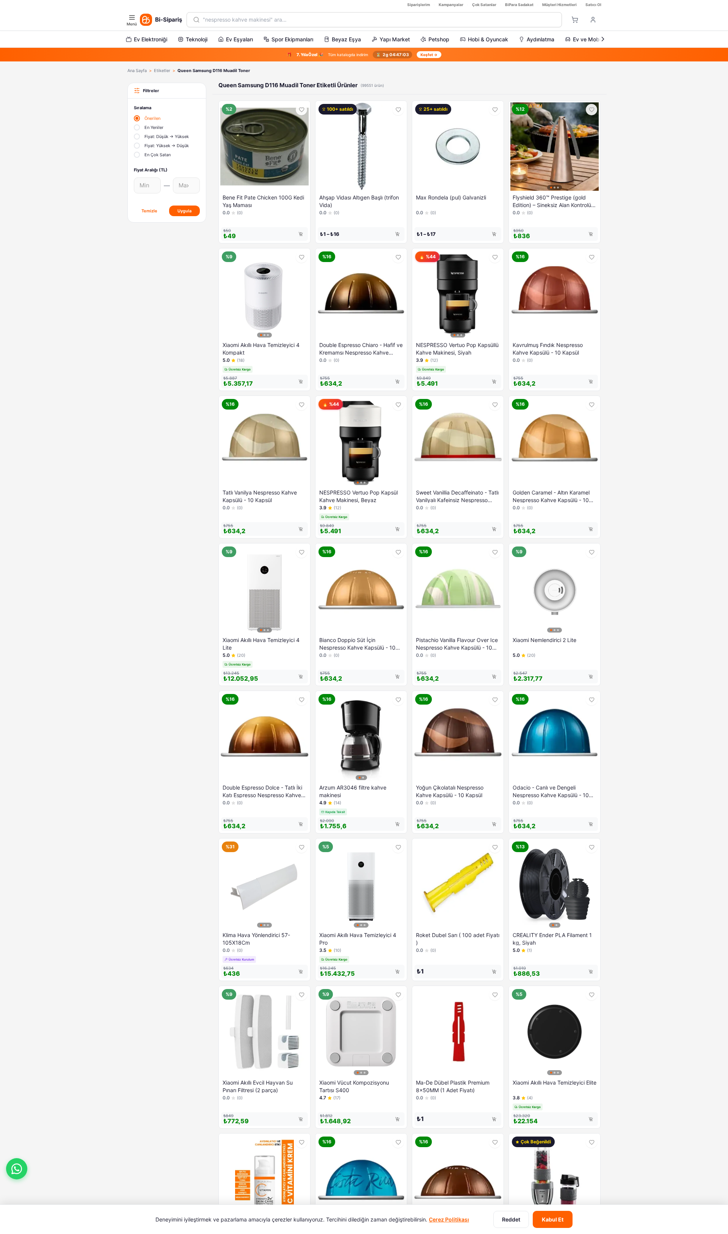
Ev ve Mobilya (590, 39)
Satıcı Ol (593, 4)
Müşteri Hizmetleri (559, 4)
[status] (364, 54)
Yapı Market (395, 39)
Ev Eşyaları (239, 39)
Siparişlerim (418, 4)
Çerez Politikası (449, 1219)
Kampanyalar (451, 4)
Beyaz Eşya (346, 39)
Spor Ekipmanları (292, 39)
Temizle (149, 211)
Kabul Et (552, 1219)
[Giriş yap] (593, 19)
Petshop (438, 39)
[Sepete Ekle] (301, 234)
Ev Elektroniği (150, 39)
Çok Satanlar (484, 4)
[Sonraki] (602, 39)
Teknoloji (196, 39)
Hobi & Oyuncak (488, 39)
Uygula (184, 211)
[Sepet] (574, 19)
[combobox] (379, 20)
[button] (16, 1168)
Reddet (511, 1219)
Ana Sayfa (137, 70)
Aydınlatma (540, 39)
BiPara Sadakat (519, 4)
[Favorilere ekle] (301, 109)
